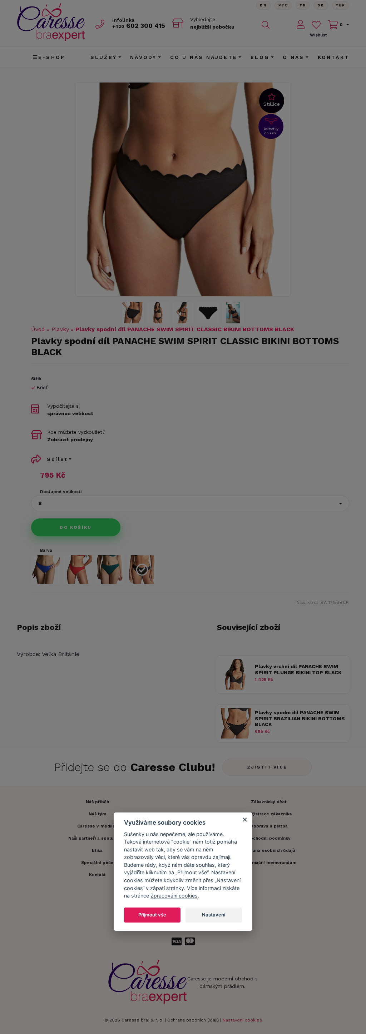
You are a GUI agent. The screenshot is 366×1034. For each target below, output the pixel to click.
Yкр (340, 5)
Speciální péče (97, 862)
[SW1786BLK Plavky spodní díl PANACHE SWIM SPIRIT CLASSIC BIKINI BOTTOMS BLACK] (183, 189)
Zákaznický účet (269, 801)
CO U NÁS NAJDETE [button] (203, 57)
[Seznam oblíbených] (316, 24)
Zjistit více (267, 767)
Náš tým (97, 813)
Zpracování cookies (174, 896)
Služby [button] (103, 57)
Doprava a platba (269, 826)
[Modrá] (45, 569)
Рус (283, 5)
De (321, 5)
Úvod (38, 329)
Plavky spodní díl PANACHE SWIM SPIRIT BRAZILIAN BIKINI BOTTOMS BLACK (300, 718)
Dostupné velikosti (60, 491)
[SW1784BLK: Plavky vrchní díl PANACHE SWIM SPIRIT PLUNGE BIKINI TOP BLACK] (236, 687)
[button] (190, 503)
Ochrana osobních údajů (193, 1020)
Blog (260, 57)
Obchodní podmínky (269, 838)
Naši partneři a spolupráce (97, 838)
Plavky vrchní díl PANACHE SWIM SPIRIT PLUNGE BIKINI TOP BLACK (298, 669)
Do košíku (76, 527)
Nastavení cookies (242, 1020)
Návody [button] (143, 57)
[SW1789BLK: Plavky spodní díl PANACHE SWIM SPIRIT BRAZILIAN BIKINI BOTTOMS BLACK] (236, 736)
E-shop (51, 57)
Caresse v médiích (97, 826)
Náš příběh (97, 801)
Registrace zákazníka (269, 813)
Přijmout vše (152, 915)
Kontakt (333, 57)
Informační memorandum (269, 862)
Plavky (60, 329)
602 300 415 (138, 25)
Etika (97, 850)
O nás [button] (293, 57)
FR (303, 5)
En (263, 5)
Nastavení (213, 915)
